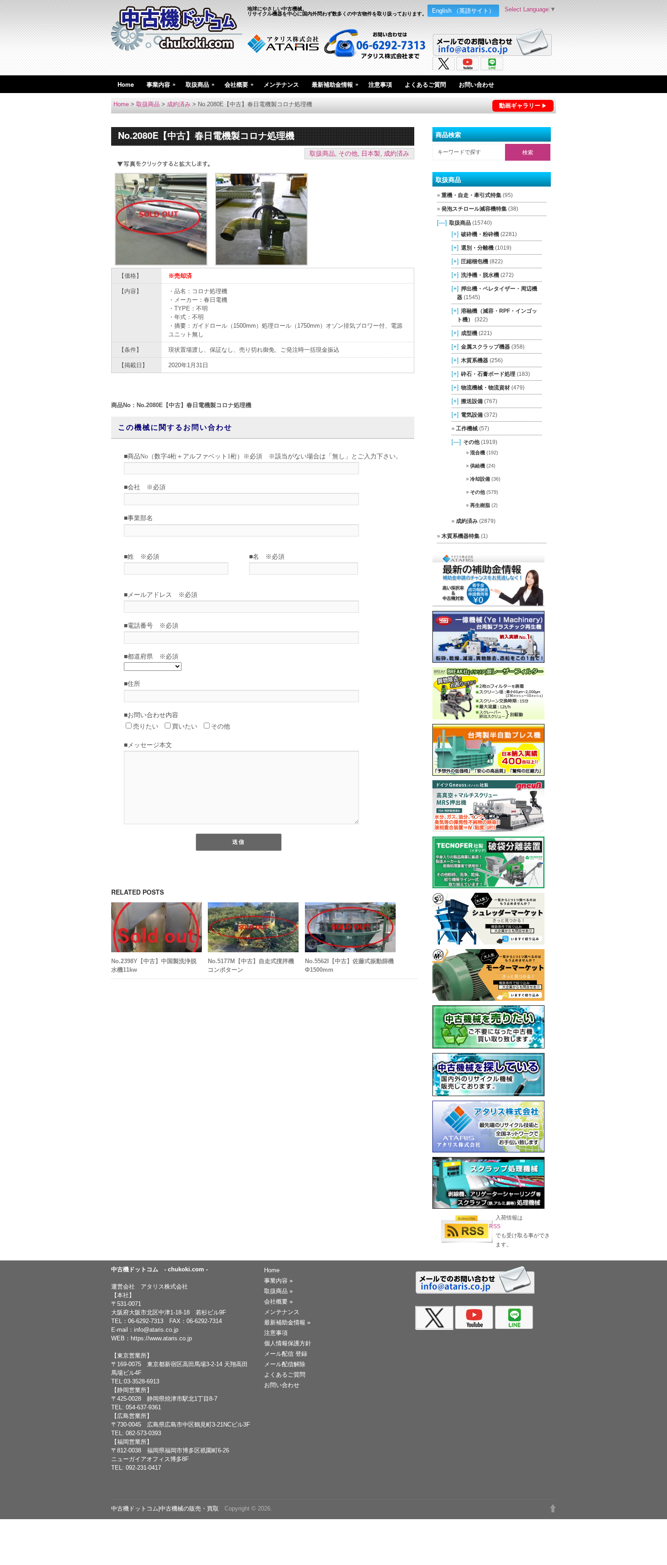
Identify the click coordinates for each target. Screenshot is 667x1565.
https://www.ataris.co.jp (161, 1338)
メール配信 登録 (285, 1353)
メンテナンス (281, 84)
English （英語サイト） (463, 10)
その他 (348, 153)
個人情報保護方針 (287, 1343)
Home (126, 84)
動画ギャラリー (519, 105)
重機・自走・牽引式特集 (471, 195)
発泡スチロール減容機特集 (474, 209)
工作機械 (467, 428)
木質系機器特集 (460, 536)
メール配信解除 (284, 1364)
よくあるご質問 (425, 84)
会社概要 (239, 84)
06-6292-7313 (145, 1321)
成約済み (179, 104)
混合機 (477, 452)
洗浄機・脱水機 (480, 275)
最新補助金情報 (335, 84)
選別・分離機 (477, 248)
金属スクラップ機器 (485, 346)
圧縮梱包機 (474, 261)
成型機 (469, 333)
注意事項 (380, 84)
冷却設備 (480, 479)
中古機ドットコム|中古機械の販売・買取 (165, 1508)
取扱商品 (200, 84)
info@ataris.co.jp (156, 1329)
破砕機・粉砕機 (480, 234)
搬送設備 (472, 401)
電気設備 (472, 415)
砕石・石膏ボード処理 (488, 374)
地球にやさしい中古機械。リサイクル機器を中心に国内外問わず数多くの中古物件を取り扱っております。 (337, 11)
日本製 (370, 153)
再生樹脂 (480, 505)
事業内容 (161, 84)
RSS (494, 1226)
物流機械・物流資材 (485, 387)
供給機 (477, 465)
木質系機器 (474, 360)
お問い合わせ (476, 84)
